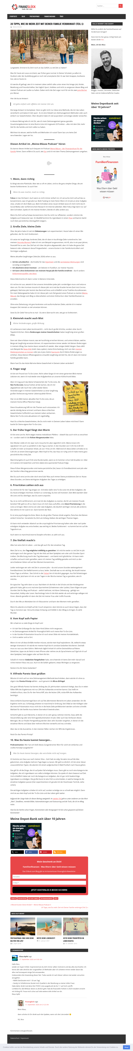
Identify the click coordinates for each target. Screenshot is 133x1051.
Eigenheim (49, 262)
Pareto (13, 898)
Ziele (56, 898)
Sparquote (55, 352)
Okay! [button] (126, 1047)
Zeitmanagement (46, 898)
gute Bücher (82, 90)
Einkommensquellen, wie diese (24, 273)
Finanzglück (29, 1002)
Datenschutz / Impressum (19, 1038)
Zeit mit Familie (33, 898)
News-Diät (27, 349)
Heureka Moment (24, 242)
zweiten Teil (57, 798)
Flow (70, 218)
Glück (15, 27)
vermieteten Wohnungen (70, 262)
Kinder (19, 27)
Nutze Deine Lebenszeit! (46, 938)
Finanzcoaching (49, 16)
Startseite (13, 16)
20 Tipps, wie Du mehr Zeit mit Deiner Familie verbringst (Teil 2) (64, 907)
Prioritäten (22, 898)
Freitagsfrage (34, 16)
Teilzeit (46, 573)
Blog (23, 16)
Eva (45, 151)
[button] (17, 852)
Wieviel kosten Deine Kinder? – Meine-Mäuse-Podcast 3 (31, 905)
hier (102, 40)
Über (61, 16)
